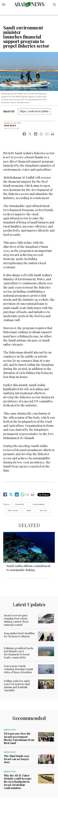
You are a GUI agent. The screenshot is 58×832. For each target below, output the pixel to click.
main (29, 510)
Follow (45, 494)
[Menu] (3, 4)
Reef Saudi (13, 510)
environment (39, 504)
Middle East (10, 730)
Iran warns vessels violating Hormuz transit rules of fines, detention (18, 669)
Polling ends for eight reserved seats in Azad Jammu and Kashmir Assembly (17, 685)
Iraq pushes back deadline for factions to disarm (19, 634)
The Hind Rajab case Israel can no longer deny (16, 759)
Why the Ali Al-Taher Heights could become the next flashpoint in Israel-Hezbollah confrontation (17, 782)
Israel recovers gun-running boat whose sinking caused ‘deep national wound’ (16, 620)
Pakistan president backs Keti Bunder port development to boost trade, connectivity (18, 652)
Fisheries (19, 504)
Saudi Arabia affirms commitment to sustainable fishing (28, 568)
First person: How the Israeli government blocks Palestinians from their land (19, 738)
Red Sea (43, 510)
